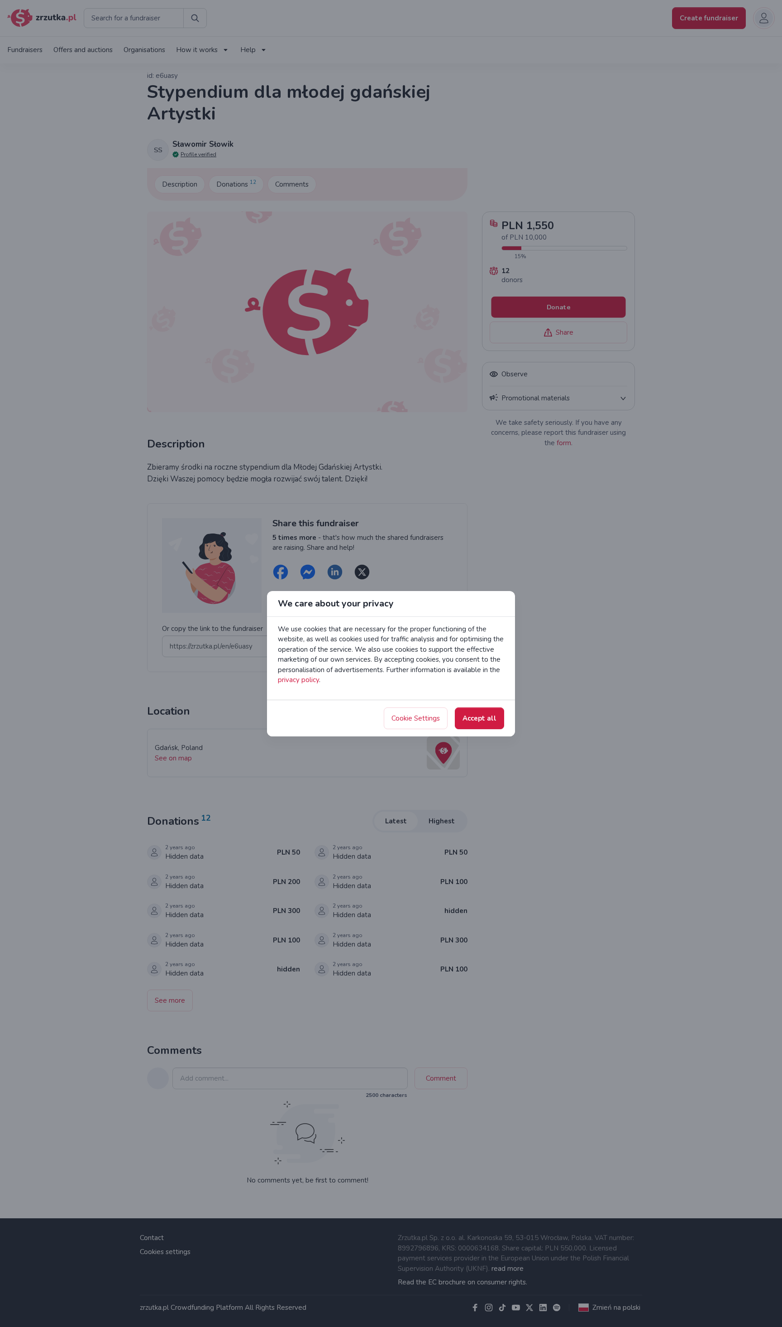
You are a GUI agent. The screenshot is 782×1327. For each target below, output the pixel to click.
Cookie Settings (415, 718)
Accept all (479, 718)
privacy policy (298, 679)
